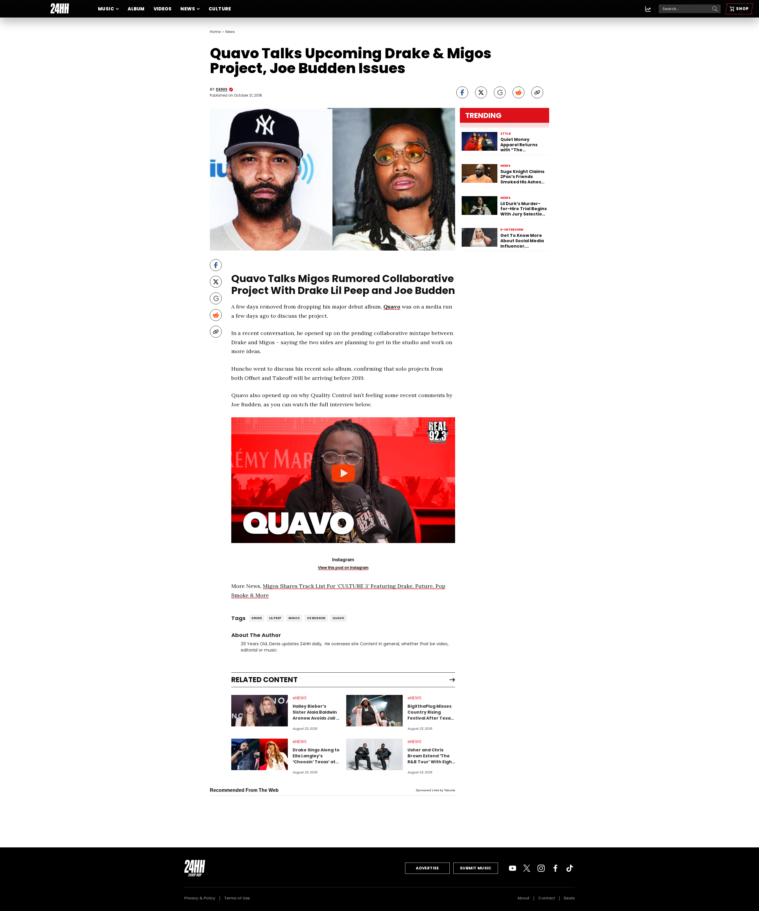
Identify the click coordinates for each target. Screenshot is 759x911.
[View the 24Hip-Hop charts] (648, 9)
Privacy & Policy (199, 898)
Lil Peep (275, 618)
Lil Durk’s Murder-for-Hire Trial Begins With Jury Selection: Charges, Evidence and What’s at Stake (523, 209)
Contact (546, 898)
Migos (294, 618)
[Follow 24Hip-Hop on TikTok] (570, 868)
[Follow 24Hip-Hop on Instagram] (541, 868)
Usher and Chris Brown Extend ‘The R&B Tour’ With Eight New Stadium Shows (430, 756)
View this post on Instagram (343, 567)
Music (106, 9)
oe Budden (316, 618)
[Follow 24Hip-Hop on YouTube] (512, 868)
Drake (257, 618)
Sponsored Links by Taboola (435, 790)
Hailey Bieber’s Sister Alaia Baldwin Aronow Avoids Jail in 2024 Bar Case (316, 712)
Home (215, 31)
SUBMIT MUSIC (475, 868)
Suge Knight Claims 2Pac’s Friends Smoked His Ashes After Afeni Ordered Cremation (523, 177)
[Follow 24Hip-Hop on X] (527, 868)
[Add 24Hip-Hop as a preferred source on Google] (500, 92)
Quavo (391, 306)
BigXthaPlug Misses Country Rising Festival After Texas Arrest (430, 712)
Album (136, 9)
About (523, 898)
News (187, 9)
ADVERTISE (427, 868)
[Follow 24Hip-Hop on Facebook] (555, 868)
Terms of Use (237, 898)
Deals (569, 898)
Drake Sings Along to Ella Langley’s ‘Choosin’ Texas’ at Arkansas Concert (316, 756)
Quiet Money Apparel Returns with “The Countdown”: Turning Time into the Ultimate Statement (520, 145)
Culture (220, 9)
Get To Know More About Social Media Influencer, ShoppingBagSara (522, 241)
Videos (163, 9)
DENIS (221, 89)
